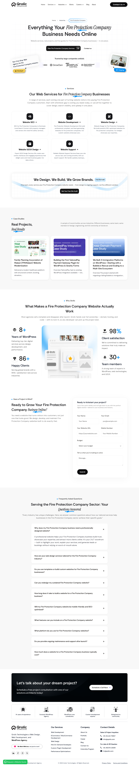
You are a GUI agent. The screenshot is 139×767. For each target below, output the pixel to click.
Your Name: (81, 416)
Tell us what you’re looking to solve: (90, 453)
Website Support (68, 149)
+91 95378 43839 (109, 748)
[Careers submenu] (83, 4)
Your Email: (105, 416)
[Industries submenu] (66, 4)
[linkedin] (13, 753)
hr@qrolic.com (108, 751)
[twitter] (27, 753)
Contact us (87, 48)
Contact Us (118, 5)
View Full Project (29, 248)
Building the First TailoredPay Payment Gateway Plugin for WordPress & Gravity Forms (67, 263)
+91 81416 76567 (109, 736)
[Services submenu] (55, 4)
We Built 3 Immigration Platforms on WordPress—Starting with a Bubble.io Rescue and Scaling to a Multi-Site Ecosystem (108, 264)
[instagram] (22, 753)
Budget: (80, 440)
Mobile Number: (107, 428)
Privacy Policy (106, 763)
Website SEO (29, 122)
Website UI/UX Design (29, 149)
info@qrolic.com (109, 739)
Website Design (108, 122)
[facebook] (18, 753)
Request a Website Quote (16, 762)
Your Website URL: (84, 428)
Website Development (68, 122)
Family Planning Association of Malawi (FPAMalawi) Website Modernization (28, 263)
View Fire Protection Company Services (61, 48)
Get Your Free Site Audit (69, 191)
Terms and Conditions (120, 763)
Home (54, 20)
